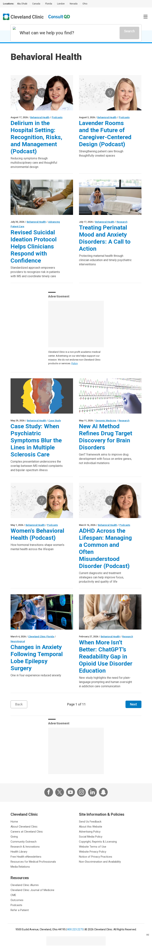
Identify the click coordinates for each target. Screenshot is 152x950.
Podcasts (57, 117)
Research (122, 221)
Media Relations (20, 866)
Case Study (54, 420)
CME (13, 895)
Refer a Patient (20, 910)
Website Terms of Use (92, 846)
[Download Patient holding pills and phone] (110, 612)
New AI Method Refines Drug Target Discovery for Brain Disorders (105, 437)
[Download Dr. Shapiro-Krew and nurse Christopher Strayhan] (42, 92)
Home (14, 821)
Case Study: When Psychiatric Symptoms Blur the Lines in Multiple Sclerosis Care (36, 440)
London (61, 3)
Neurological (18, 641)
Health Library (19, 851)
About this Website (90, 826)
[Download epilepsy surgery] (42, 612)
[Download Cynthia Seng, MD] (110, 500)
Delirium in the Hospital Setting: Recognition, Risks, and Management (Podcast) (36, 137)
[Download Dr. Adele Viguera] (42, 500)
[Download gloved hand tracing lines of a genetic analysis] (110, 396)
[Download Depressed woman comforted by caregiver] (42, 197)
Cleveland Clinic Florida (41, 636)
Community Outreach (24, 841)
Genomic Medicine (105, 420)
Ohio (84, 3)
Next (133, 704)
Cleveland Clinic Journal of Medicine (32, 890)
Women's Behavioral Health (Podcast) (37, 534)
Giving (14, 836)
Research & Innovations (25, 846)
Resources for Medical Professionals (33, 861)
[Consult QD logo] (59, 17)
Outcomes (17, 900)
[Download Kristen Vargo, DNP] (110, 92)
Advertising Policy (89, 831)
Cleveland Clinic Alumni (25, 885)
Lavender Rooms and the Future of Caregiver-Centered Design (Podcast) (105, 133)
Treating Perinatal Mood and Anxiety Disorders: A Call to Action (104, 238)
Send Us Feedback (90, 821)
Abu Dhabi (22, 3)
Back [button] (19, 704)
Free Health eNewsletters (26, 856)
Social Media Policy (90, 836)
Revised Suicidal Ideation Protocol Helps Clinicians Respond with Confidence (34, 246)
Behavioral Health (39, 117)
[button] (145, 16)
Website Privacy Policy (92, 851)
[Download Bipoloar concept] (42, 396)
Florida (48, 3)
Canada (36, 3)
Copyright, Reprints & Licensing (98, 841)
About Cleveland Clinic (24, 826)
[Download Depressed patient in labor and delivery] (110, 197)
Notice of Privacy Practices (95, 856)
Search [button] (129, 31)
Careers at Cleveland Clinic (27, 831)
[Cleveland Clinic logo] (23, 17)
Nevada (73, 3)
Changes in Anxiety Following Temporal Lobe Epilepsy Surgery (37, 657)
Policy (74, 363)
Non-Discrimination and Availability (100, 861)
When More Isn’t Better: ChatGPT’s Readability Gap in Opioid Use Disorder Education (105, 656)
